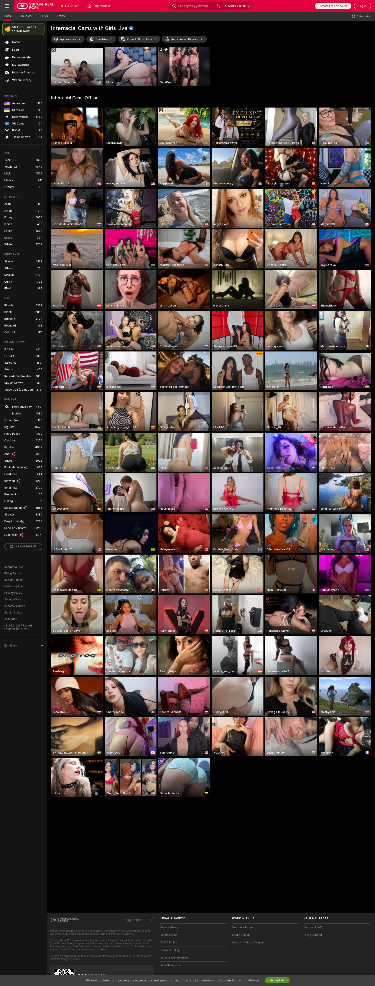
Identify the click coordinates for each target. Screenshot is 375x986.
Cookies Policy (169, 950)
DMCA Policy (168, 942)
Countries (101, 39)
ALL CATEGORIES (26, 546)
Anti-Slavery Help (171, 965)
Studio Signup (13, 612)
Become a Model (15, 606)
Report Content (13, 580)
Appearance (68, 39)
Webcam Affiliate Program (248, 942)
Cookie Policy (230, 980)
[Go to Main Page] (35, 6)
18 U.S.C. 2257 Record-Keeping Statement (18, 627)
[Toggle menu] (7, 6)
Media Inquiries (13, 586)
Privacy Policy (13, 593)
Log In (363, 6)
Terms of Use (12, 599)
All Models (11, 619)
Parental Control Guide (174, 957)
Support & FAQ (13, 566)
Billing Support (13, 573)
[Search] (218, 6)
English (136, 919)
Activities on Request (185, 39)
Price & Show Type (139, 39)
